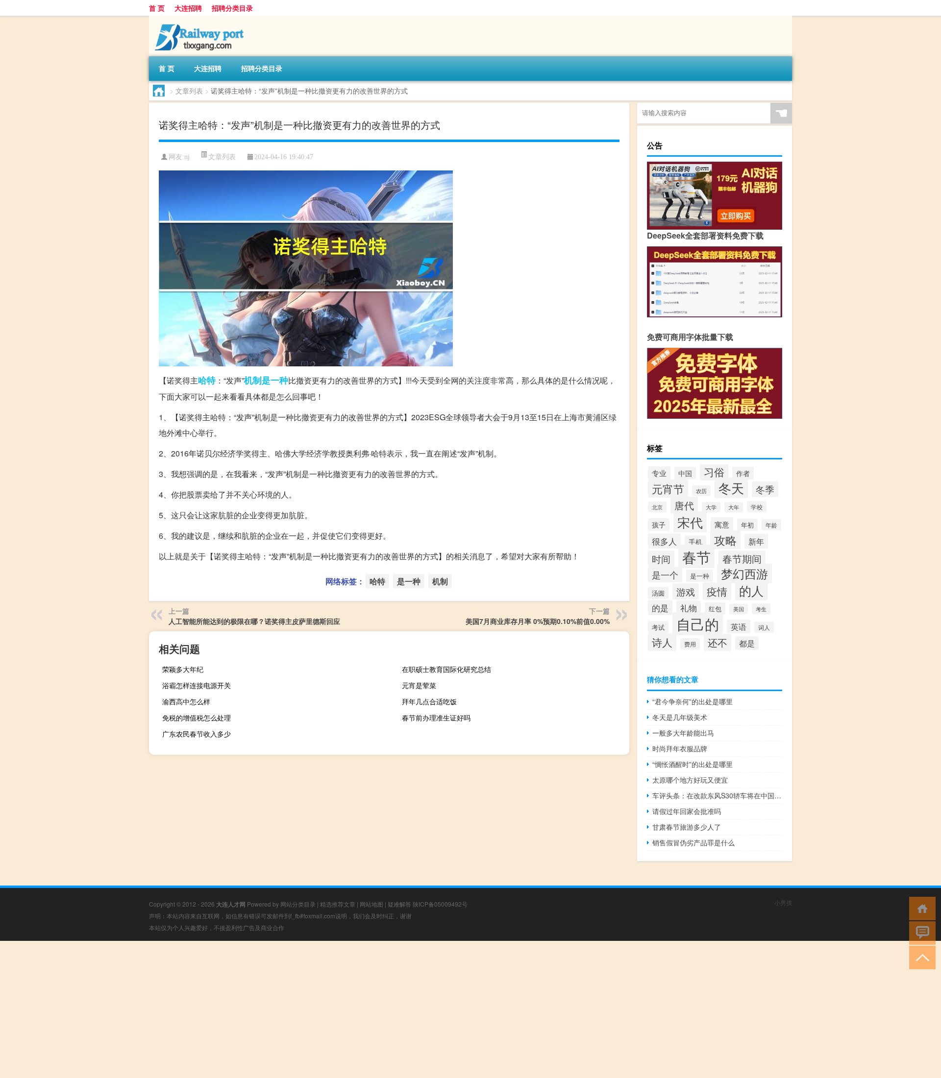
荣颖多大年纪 (182, 669)
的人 (751, 590)
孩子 (659, 524)
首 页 (157, 8)
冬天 (731, 488)
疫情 (717, 591)
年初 (747, 524)
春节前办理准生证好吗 (436, 717)
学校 (757, 507)
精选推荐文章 (337, 904)
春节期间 (742, 559)
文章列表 (189, 91)
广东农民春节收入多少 (196, 734)
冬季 (765, 489)
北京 (657, 507)
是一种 (275, 380)
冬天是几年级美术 (679, 717)
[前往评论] (920, 932)
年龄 (771, 525)
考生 (761, 609)
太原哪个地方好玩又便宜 (690, 780)
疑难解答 (399, 904)
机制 (253, 380)
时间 (661, 558)
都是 (747, 643)
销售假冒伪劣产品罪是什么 (693, 842)
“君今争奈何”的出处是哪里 (692, 701)
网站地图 (371, 904)
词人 (764, 627)
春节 (696, 556)
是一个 (665, 574)
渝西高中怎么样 (186, 701)
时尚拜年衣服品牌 (679, 748)
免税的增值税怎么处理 (196, 717)
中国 (685, 473)
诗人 (662, 642)
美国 (738, 609)
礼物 (688, 608)
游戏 (685, 591)
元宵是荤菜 (419, 685)
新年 (756, 541)
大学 (711, 507)
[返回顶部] (920, 957)
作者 (743, 473)
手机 (695, 542)
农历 (701, 491)
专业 (659, 473)
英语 (738, 626)
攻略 (725, 540)
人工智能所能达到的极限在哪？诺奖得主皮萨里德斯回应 (254, 621)
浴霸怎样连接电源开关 (196, 685)
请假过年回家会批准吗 (686, 811)
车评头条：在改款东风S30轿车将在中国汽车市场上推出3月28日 (717, 795)
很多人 (664, 541)
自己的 (697, 624)
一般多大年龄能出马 (683, 733)
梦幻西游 (744, 573)
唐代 (684, 505)
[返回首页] (920, 908)
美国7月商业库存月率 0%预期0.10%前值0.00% (538, 621)
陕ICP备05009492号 (440, 904)
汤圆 (658, 593)
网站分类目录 (298, 904)
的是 (660, 607)
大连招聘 (188, 8)
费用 (690, 644)
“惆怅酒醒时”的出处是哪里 (692, 764)
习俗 (714, 471)
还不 (717, 642)
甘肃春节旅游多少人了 (686, 827)
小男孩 (783, 902)
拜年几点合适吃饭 (429, 701)
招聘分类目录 (232, 8)
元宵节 (668, 488)
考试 (658, 627)
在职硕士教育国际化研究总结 (446, 669)
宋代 (690, 522)
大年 (733, 507)
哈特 (207, 380)
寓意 (722, 524)
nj (187, 157)
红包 (715, 608)
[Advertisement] (294, 1009)
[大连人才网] (200, 19)
